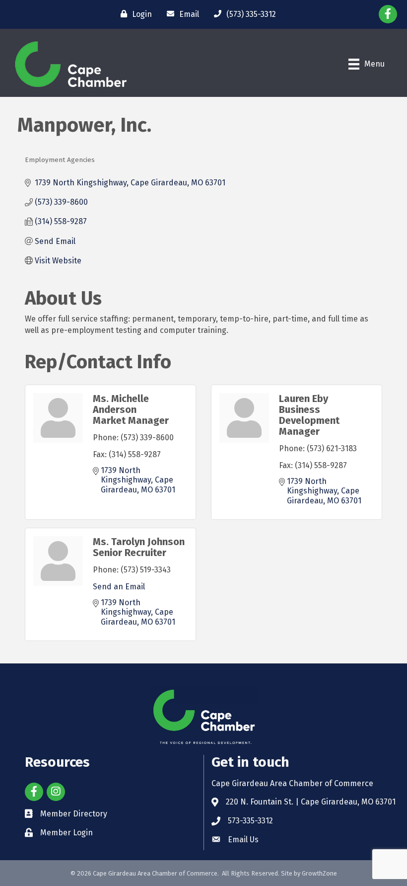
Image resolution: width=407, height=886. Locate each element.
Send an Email (119, 586)
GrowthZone (319, 873)
